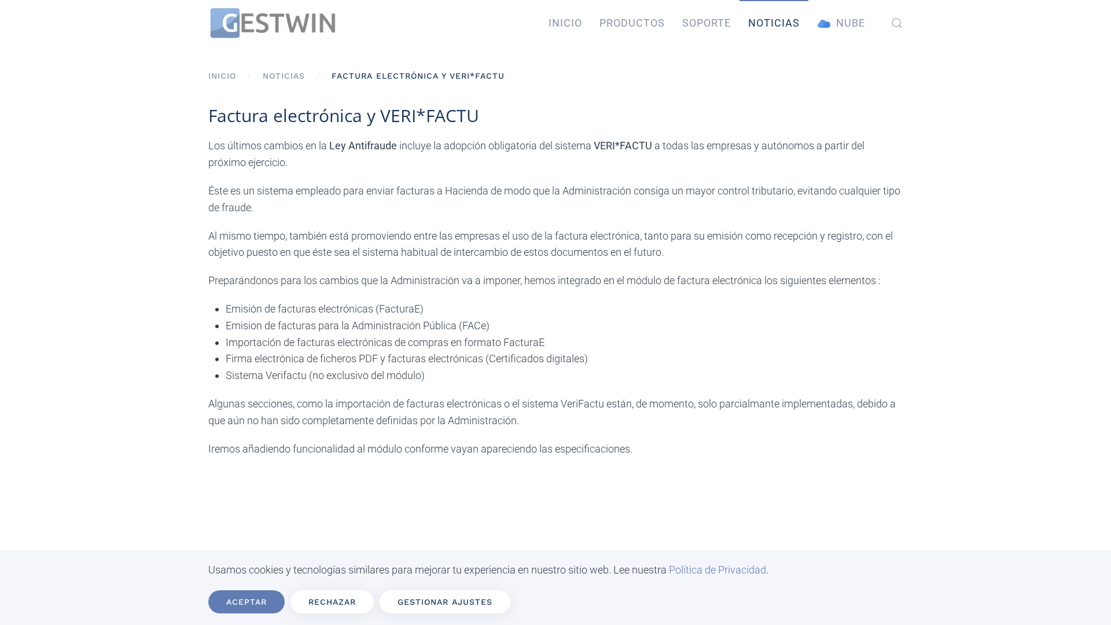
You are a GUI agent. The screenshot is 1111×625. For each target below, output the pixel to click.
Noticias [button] (774, 23)
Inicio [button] (565, 23)
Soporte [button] (706, 23)
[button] (897, 23)
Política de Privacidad (717, 570)
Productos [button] (632, 23)
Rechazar (332, 601)
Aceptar (246, 601)
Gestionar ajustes (445, 601)
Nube (850, 23)
